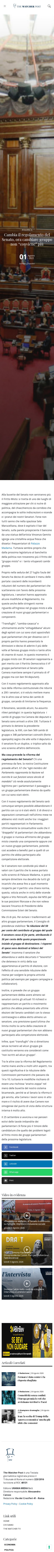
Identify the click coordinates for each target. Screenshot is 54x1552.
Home (6, 1521)
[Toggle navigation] (5, 6)
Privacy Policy (10, 1503)
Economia (9, 1544)
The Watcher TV (12, 1528)
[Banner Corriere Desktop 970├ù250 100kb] (27, 1340)
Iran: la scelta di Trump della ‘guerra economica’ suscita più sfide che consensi (34, 1419)
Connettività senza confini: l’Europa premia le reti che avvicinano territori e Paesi (32, 1398)
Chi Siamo (8, 1525)
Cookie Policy (26, 1503)
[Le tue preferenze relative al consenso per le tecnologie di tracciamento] (49, 1547)
